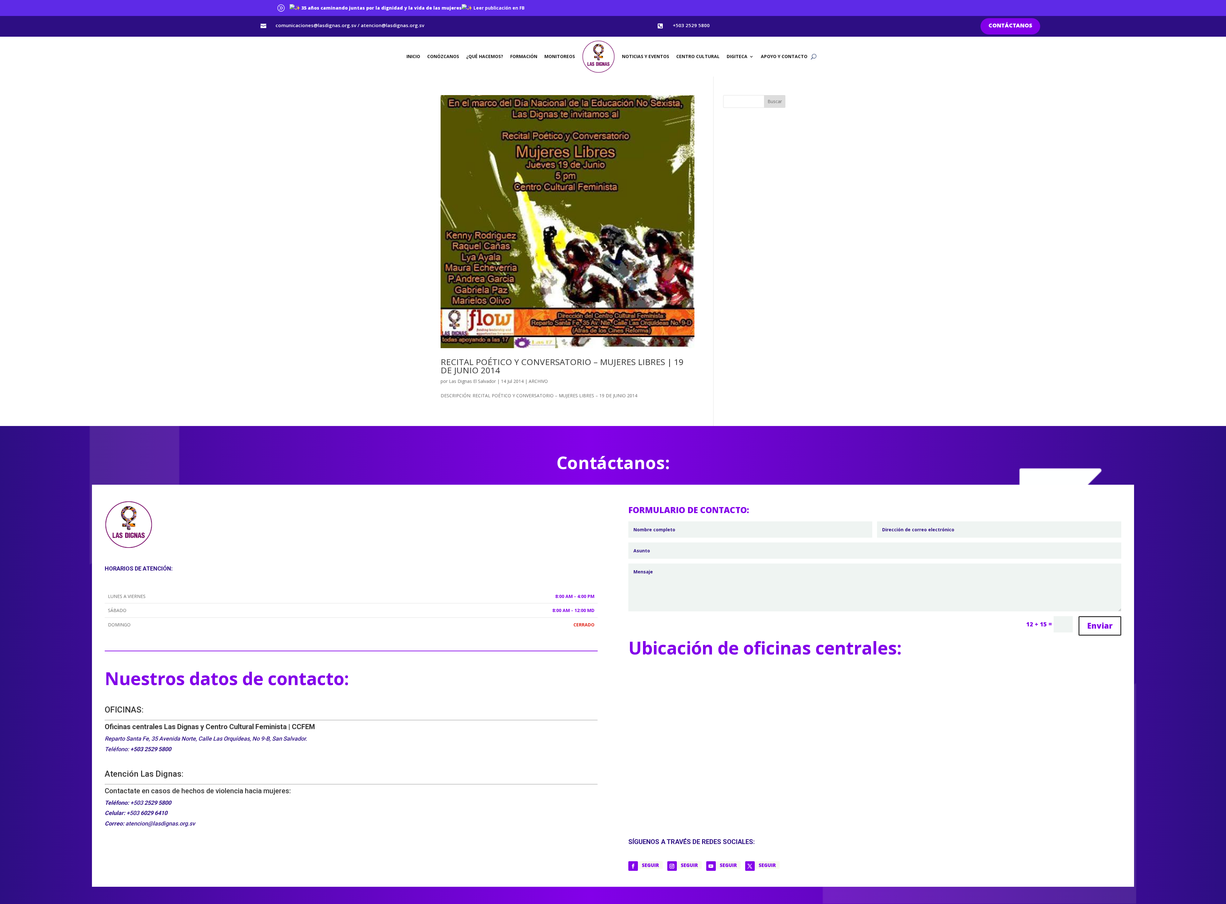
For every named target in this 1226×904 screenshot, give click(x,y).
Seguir (650, 865)
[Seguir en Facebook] (633, 866)
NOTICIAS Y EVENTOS (645, 56)
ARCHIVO (538, 381)
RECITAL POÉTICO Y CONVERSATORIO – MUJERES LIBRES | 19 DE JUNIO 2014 (562, 366)
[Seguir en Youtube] (711, 866)
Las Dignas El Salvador (472, 381)
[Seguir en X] (750, 866)
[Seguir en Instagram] (672, 866)
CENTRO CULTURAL (698, 56)
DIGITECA (737, 56)
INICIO (413, 56)
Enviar (1100, 625)
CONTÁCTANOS (1010, 26)
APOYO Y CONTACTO (784, 56)
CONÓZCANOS (443, 56)
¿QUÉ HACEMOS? (484, 56)
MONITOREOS (559, 56)
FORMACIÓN (523, 56)
